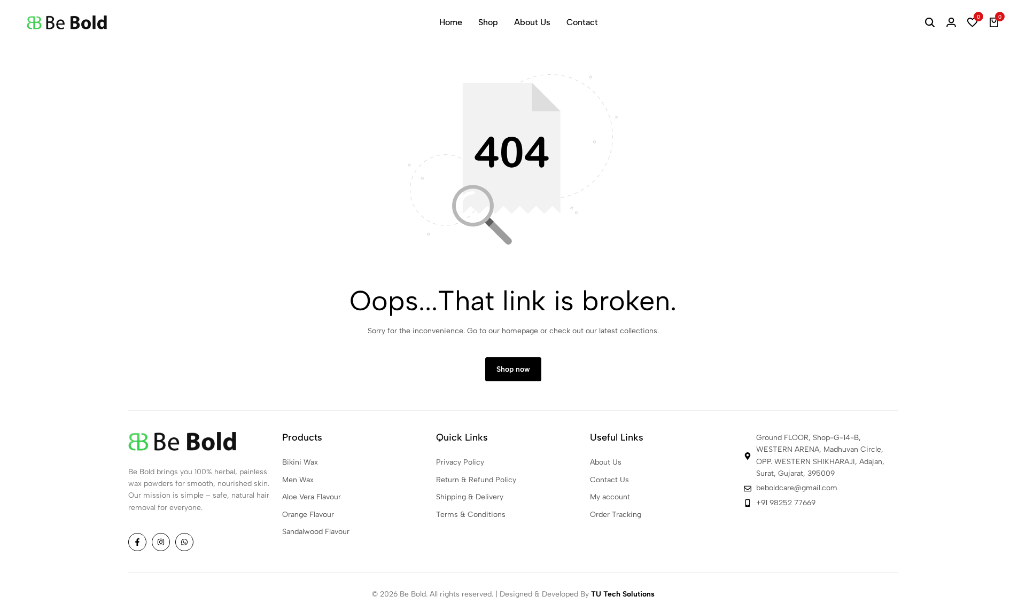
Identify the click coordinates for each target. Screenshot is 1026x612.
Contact (582, 22)
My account (610, 496)
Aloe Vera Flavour (311, 496)
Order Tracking (615, 514)
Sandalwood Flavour (315, 531)
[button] (972, 22)
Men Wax (298, 479)
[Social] (137, 542)
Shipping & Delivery (469, 496)
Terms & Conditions (471, 514)
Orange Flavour (308, 514)
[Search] (930, 22)
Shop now (513, 369)
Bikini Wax (300, 462)
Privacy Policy (460, 462)
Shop (488, 22)
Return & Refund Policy (476, 479)
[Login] (951, 22)
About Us (532, 22)
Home (450, 22)
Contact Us (609, 479)
